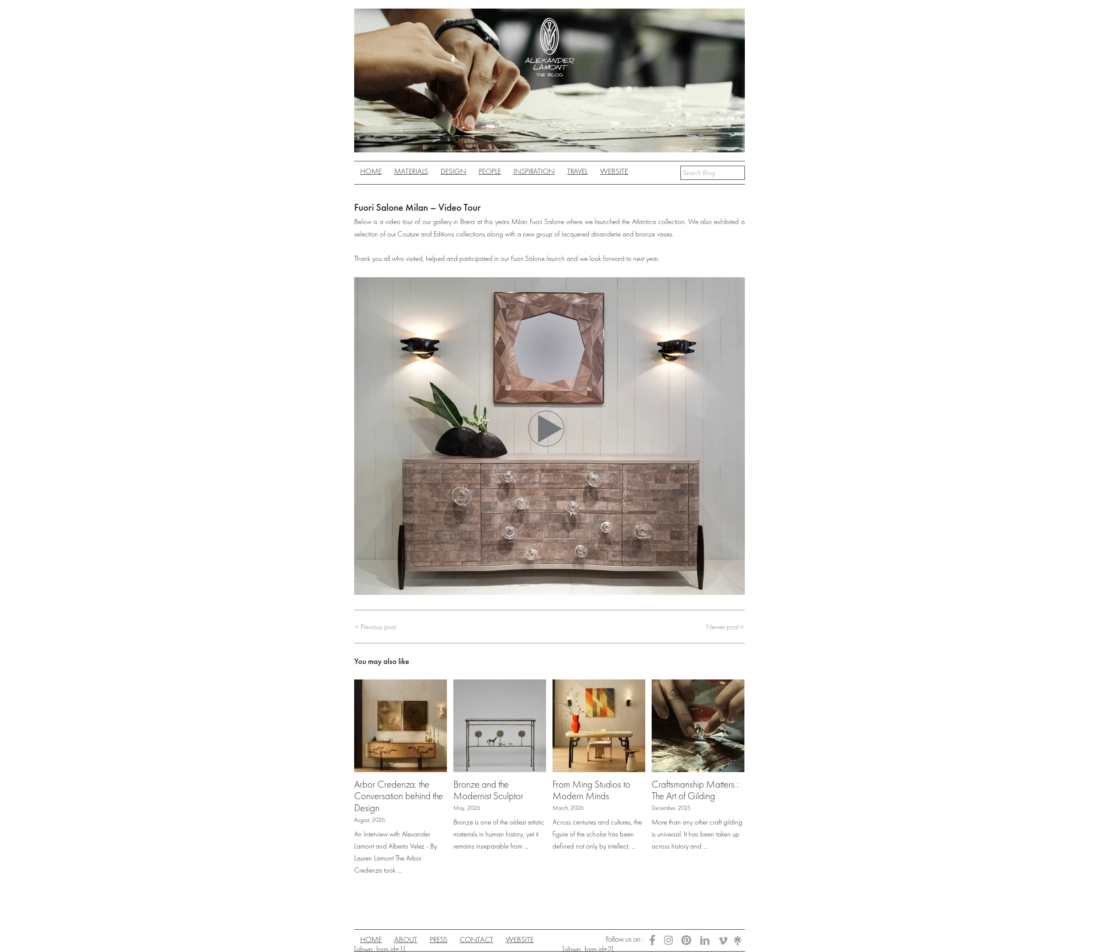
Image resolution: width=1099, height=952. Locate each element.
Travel (577, 171)
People (490, 171)
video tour (399, 221)
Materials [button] (411, 171)
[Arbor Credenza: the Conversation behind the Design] (400, 724)
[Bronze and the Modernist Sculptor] (499, 724)
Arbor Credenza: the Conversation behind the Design (398, 796)
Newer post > (725, 627)
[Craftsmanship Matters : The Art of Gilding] (698, 724)
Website (614, 171)
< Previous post (375, 627)
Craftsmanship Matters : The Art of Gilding (695, 790)
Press (438, 939)
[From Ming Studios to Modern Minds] (599, 724)
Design (453, 171)
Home (371, 171)
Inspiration (534, 171)
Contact (476, 939)
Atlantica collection (658, 221)
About (405, 939)
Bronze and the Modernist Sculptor (488, 790)
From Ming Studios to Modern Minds (591, 790)
